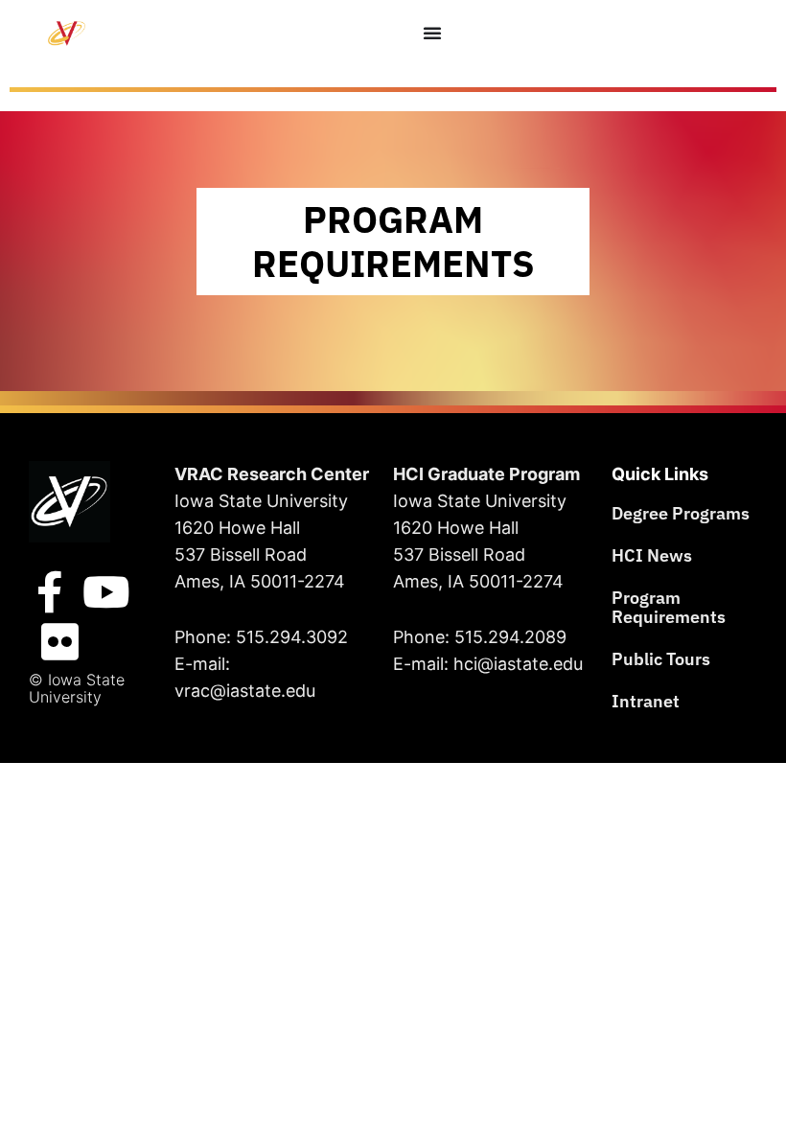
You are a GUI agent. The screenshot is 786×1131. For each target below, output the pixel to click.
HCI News (652, 555)
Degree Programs (681, 513)
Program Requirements (669, 607)
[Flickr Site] (59, 642)
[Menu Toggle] (433, 32)
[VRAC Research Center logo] (69, 501)
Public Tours (661, 659)
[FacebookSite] (50, 592)
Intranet (646, 701)
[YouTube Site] (106, 592)
